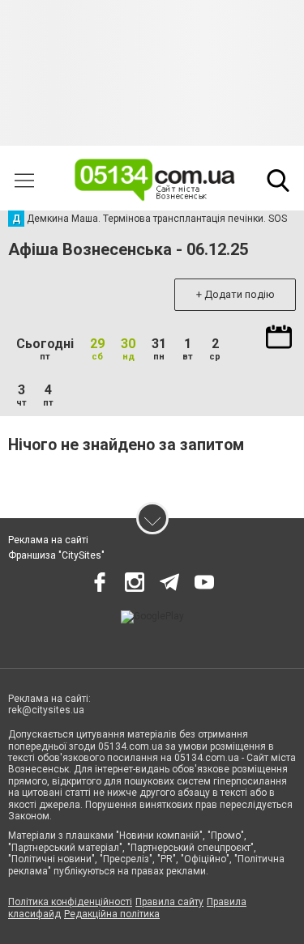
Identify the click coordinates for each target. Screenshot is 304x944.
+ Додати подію (235, 294)
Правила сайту (169, 902)
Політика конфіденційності (70, 902)
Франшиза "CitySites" (56, 555)
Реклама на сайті (48, 540)
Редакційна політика (112, 914)
